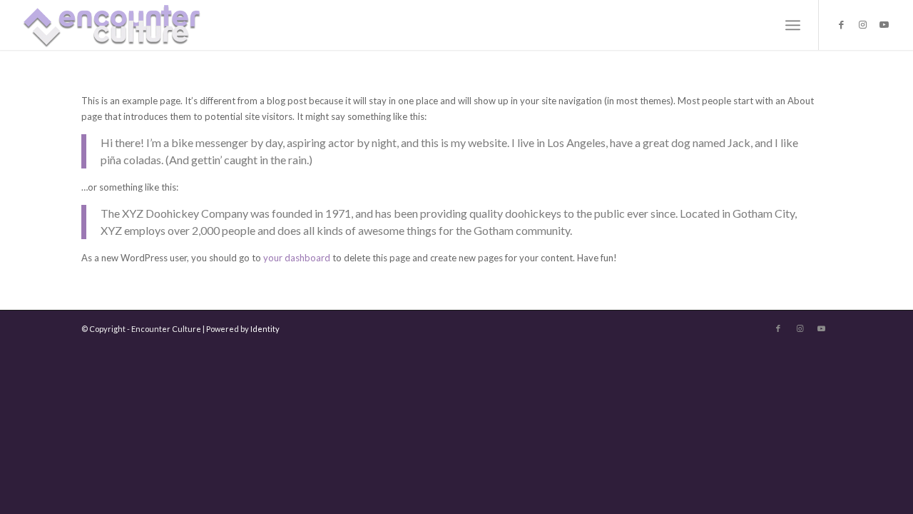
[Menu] (792, 25)
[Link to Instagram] (862, 24)
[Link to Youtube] (883, 24)
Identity (265, 328)
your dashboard (296, 257)
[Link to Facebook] (841, 24)
